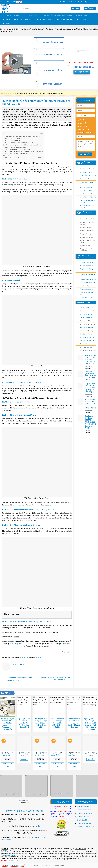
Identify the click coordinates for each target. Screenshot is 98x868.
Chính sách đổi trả (83, 820)
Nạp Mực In (18, 19)
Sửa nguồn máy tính (86, 347)
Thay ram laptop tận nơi (87, 297)
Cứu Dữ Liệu (29, 19)
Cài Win (69, 15)
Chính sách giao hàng (84, 816)
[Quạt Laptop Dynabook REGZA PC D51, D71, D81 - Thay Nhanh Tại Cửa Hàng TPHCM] (74, 743)
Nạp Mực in (31, 851)
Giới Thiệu (63, 2)
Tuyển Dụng (84, 2)
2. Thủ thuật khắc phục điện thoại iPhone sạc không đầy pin (22, 145)
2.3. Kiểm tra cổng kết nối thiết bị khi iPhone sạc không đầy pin (25, 151)
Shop (85, 19)
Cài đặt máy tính (80, 849)
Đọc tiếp (24, 759)
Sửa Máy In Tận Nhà (86, 187)
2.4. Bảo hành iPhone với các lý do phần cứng (20, 153)
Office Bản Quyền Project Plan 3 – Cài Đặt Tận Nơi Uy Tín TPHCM (24, 755)
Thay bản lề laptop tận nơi (88, 279)
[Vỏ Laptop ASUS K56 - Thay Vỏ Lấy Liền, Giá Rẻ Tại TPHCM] (90, 743)
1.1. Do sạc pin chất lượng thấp (16, 138)
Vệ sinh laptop (7, 23)
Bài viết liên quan (9, 156)
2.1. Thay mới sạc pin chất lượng (16, 147)
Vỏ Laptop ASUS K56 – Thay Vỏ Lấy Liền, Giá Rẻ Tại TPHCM (90, 755)
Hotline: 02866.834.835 (8, 2)
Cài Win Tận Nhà (85, 179)
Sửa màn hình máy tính (87, 340)
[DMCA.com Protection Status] (61, 824)
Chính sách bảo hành (84, 823)
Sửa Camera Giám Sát (64, 19)
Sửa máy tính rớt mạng (87, 327)
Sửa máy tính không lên (87, 317)
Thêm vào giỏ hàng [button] (7, 765)
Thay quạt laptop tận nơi (87, 282)
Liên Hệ (70, 2)
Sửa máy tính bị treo (86, 314)
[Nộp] (40, 8)
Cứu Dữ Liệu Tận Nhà (86, 194)
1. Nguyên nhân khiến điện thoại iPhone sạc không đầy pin (22, 136)
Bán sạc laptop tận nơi (86, 265)
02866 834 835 (12, 860)
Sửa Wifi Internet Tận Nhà (88, 197)
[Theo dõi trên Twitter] (92, 2)
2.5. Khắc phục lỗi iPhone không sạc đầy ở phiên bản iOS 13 (24, 158)
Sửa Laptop (45, 15)
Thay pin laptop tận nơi (87, 262)
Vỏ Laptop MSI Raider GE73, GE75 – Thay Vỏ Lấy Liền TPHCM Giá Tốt (57, 755)
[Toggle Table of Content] (40, 133)
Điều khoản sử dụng (84, 806)
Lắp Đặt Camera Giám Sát (45, 19)
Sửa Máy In (6, 19)
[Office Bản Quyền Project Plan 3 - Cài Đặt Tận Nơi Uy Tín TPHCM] (24, 743)
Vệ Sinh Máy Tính (81, 15)
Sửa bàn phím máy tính (87, 337)
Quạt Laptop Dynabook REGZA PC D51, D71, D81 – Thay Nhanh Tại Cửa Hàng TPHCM (74, 755)
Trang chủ (4, 93)
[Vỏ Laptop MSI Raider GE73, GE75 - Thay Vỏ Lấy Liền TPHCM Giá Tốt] (57, 743)
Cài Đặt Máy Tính (59, 15)
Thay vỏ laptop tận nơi (86, 289)
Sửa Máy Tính (32, 15)
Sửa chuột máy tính (86, 334)
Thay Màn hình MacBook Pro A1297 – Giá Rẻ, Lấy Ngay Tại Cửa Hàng (41, 755)
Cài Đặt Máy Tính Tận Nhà (88, 175)
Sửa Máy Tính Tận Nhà (87, 169)
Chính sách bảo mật (84, 810)
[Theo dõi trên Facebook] (90, 2)
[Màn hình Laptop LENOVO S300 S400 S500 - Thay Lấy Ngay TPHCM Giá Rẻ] (7, 743)
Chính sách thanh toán (84, 813)
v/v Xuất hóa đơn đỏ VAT (85, 827)
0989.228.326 (41, 837)
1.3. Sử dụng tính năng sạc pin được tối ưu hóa (20, 142)
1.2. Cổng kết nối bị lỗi (13, 140)
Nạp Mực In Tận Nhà (86, 190)
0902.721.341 (6, 840)
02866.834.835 (30, 837)
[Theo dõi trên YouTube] (95, 2)
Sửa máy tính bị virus (86, 307)
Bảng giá (76, 2)
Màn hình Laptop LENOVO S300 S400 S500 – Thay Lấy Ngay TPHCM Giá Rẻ (7, 755)
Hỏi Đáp (76, 19)
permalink (38, 657)
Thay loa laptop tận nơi (87, 286)
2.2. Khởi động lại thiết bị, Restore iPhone (19, 149)
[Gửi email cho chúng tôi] (93, 2)
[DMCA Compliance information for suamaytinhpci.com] (61, 833)
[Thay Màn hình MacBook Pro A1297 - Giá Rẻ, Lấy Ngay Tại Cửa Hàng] (40, 743)
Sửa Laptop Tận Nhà (86, 172)
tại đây (38, 826)
